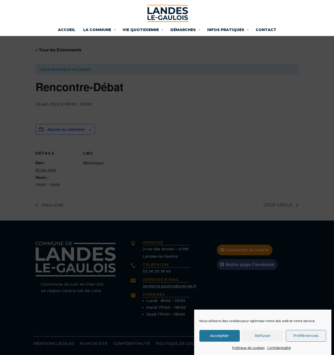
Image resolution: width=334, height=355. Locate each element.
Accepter (219, 335)
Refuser (263, 335)
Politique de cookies (248, 348)
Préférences (306, 335)
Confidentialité (279, 348)
